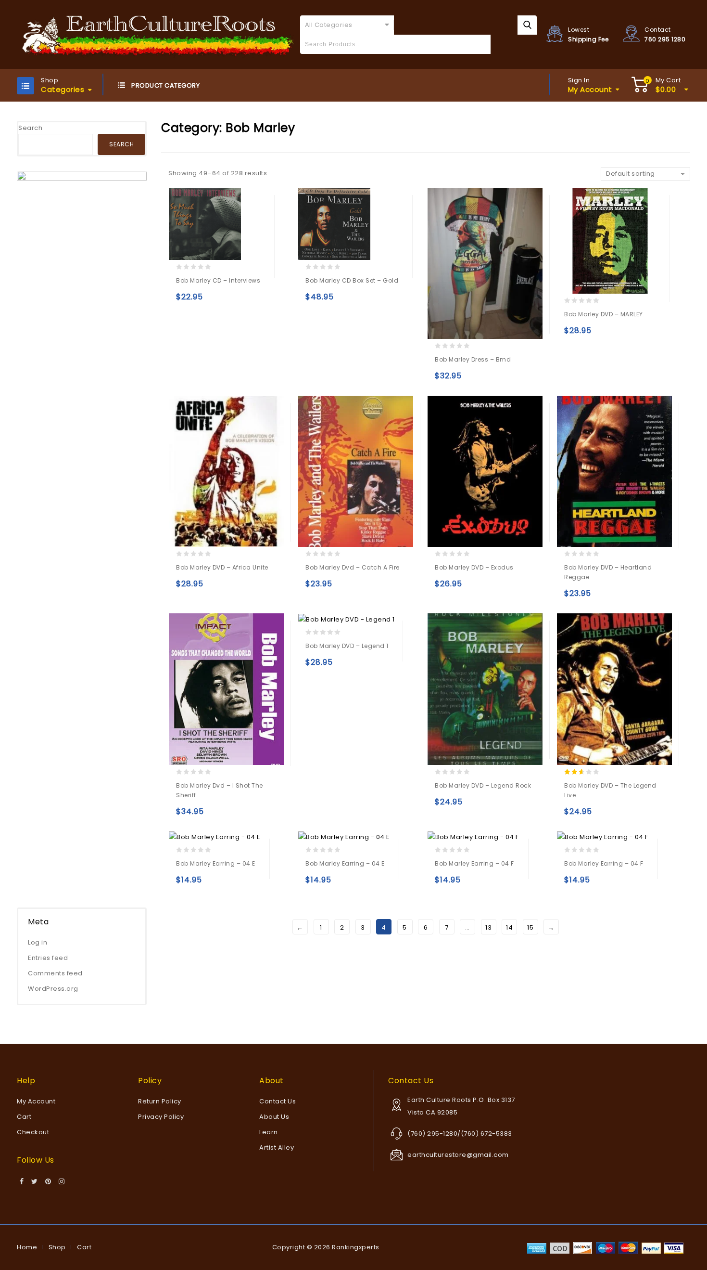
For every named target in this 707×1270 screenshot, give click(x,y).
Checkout (33, 1132)
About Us (274, 1116)
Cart (24, 1116)
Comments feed (55, 973)
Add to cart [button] (185, 301)
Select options (444, 380)
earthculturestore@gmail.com (458, 1154)
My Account (36, 1101)
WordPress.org (53, 988)
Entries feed (48, 957)
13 (488, 927)
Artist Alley (276, 1147)
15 (530, 927)
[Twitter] (34, 1182)
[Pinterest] (48, 1182)
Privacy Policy (161, 1116)
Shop (57, 1247)
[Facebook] (22, 1182)
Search (30, 127)
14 (509, 927)
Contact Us (277, 1101)
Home (27, 1247)
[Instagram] (62, 1182)
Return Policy (159, 1101)
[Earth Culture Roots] (158, 34)
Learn (268, 1132)
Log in (37, 942)
